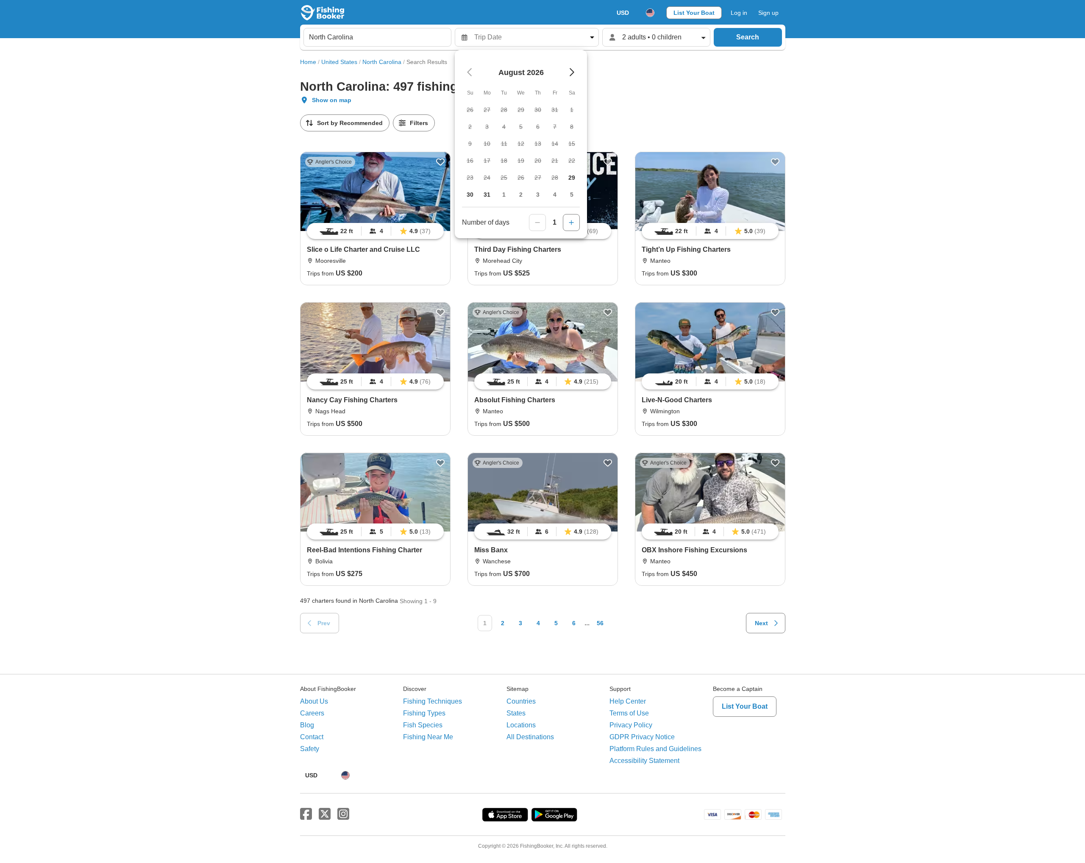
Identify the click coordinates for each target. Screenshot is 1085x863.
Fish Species (422, 725)
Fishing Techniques (432, 701)
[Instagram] (343, 814)
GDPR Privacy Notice (642, 737)
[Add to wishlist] (440, 162)
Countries (521, 701)
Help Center (627, 701)
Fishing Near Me (428, 737)
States (516, 713)
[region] (375, 231)
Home (308, 61)
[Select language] (650, 12)
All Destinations (530, 737)
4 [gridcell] (554, 194)
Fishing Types (424, 713)
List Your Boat (694, 12)
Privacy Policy (630, 725)
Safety (309, 748)
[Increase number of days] (571, 222)
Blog (307, 725)
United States (339, 61)
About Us (314, 701)
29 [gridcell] (571, 177)
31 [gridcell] (487, 194)
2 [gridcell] (521, 194)
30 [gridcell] (470, 194)
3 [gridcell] (538, 194)
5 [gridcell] (571, 194)
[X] (325, 814)
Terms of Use (629, 713)
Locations (521, 725)
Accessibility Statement (644, 760)
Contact (311, 737)
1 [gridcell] (504, 194)
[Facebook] (306, 814)
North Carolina (381, 61)
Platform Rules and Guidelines (655, 748)
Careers (312, 713)
